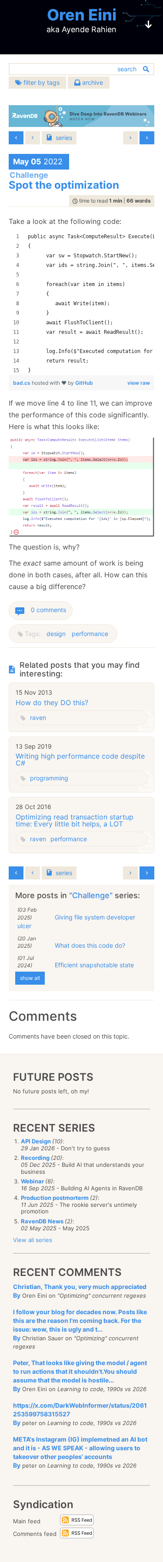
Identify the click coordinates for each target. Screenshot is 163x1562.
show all (30, 978)
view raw (138, 383)
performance (90, 633)
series (64, 137)
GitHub (84, 383)
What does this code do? (90, 945)
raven (38, 717)
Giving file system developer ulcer (76, 921)
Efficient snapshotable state (94, 965)
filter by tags (41, 82)
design (56, 633)
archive (91, 82)
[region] (81, 303)
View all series (32, 1239)
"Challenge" (92, 895)
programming (49, 778)
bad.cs (22, 383)
